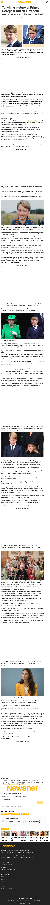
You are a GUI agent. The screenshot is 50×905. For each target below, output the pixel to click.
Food (2, 886)
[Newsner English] (24, 2)
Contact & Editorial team (8, 869)
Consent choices (25, 903)
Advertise (3, 867)
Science (3, 884)
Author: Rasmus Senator (7, 18)
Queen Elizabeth (32, 121)
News (2, 876)
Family (3, 881)
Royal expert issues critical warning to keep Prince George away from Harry (22, 780)
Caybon (39, 900)
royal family (24, 813)
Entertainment (5, 879)
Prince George (5, 813)
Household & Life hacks (8, 888)
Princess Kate (14, 134)
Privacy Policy (5, 862)
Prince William (5, 134)
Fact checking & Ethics (7, 864)
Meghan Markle (17, 708)
